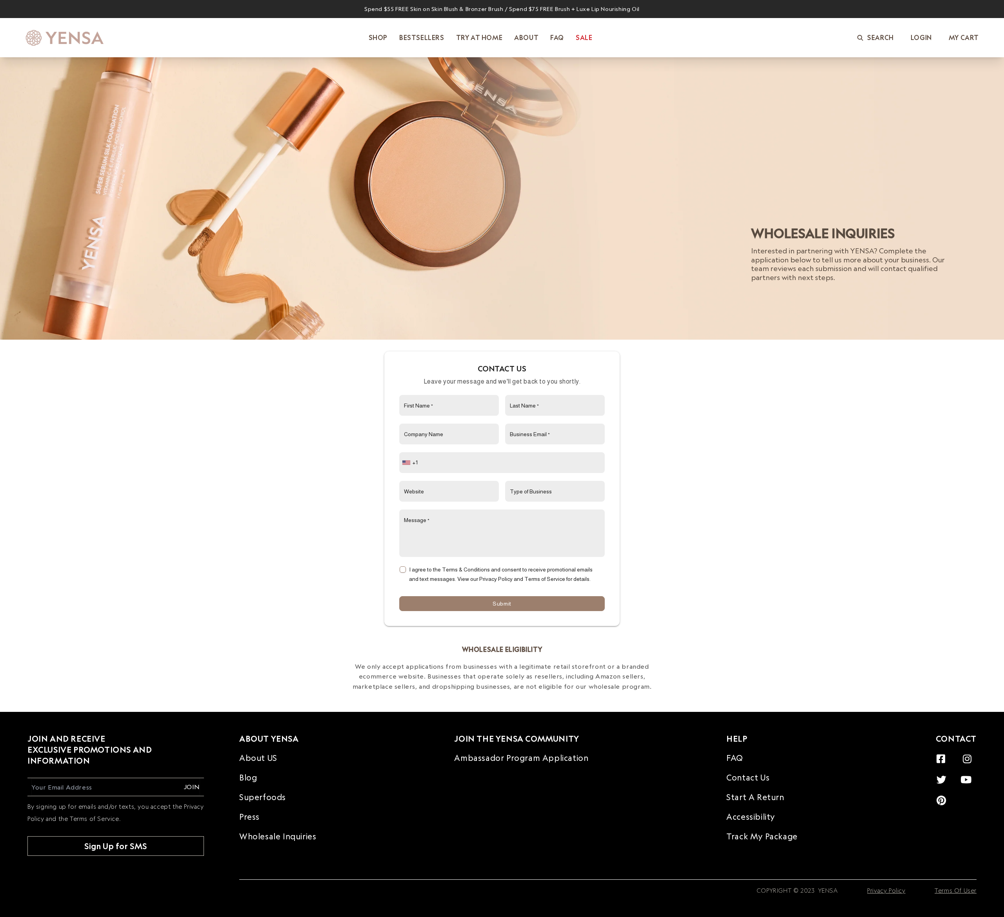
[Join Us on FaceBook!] (943, 754)
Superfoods (262, 797)
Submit (502, 603)
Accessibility (750, 817)
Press (249, 817)
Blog (248, 777)
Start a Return (755, 797)
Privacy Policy (886, 890)
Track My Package (762, 836)
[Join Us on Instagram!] (969, 754)
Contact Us (747, 777)
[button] (875, 38)
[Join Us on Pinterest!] (943, 796)
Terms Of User (956, 890)
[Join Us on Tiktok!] (974, 796)
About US (258, 758)
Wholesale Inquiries (277, 836)
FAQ (734, 758)
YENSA (827, 890)
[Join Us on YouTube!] (968, 775)
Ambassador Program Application (521, 758)
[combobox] (410, 462)
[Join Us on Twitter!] (944, 775)
